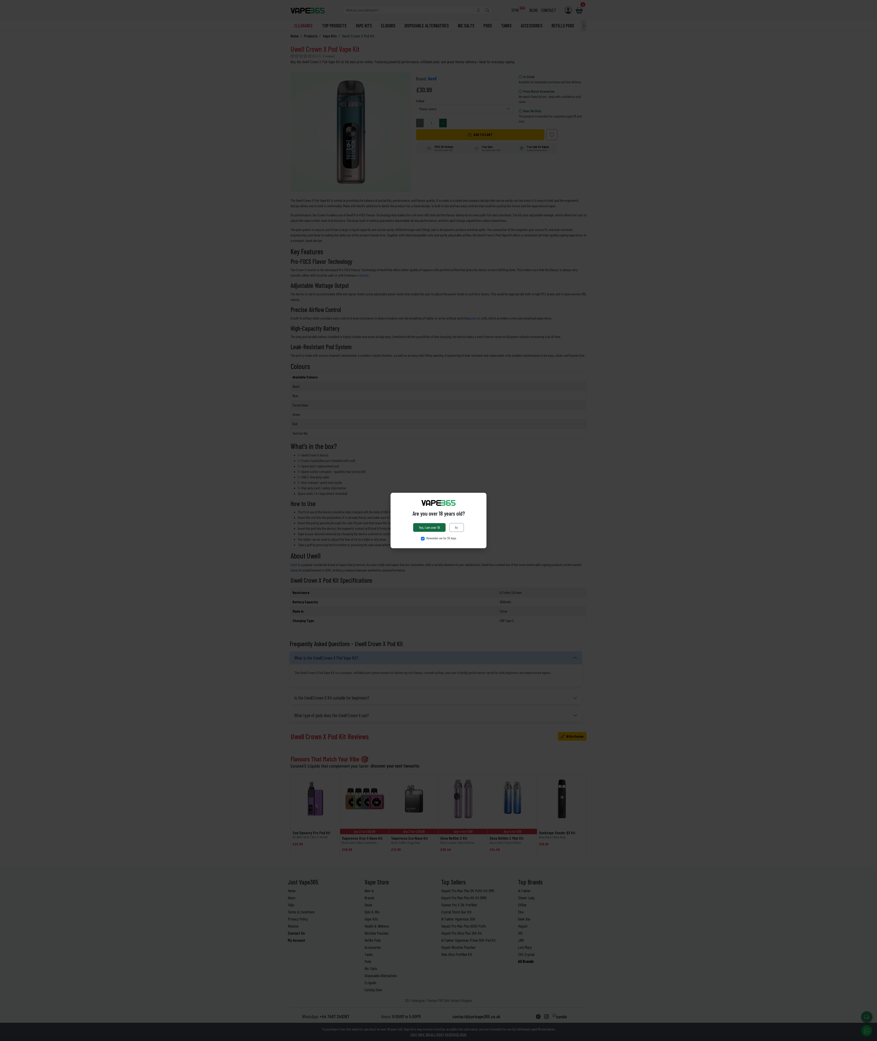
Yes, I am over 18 (429, 527)
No (456, 527)
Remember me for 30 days (441, 538)
